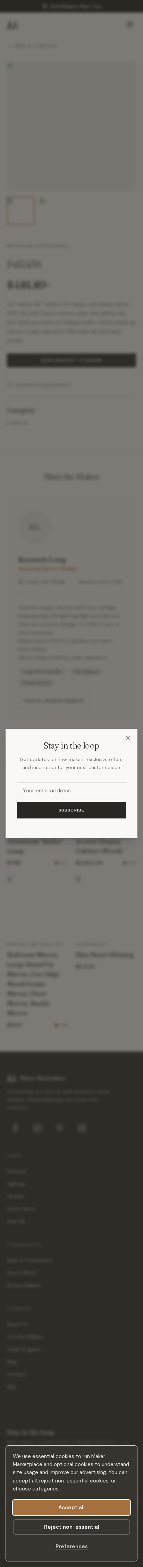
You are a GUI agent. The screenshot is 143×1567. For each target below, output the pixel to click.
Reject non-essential (71, 1527)
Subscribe (72, 810)
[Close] (128, 738)
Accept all (71, 1507)
